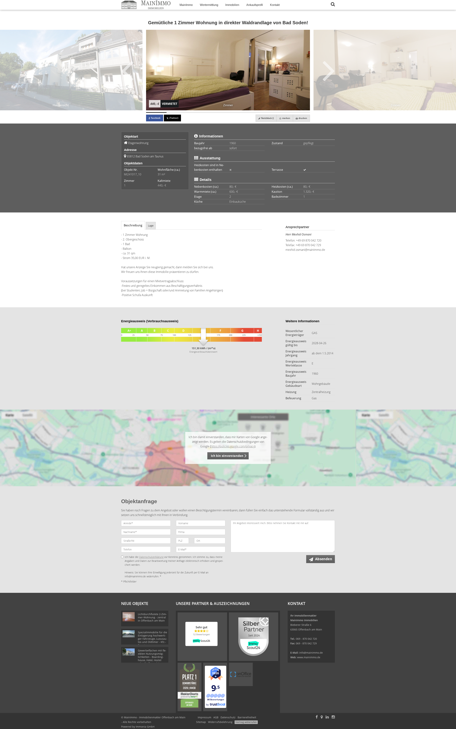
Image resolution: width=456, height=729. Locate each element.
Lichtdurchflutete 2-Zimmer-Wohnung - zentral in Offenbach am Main (152, 617)
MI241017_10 (132, 174)
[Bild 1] (156, 112)
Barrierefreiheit (247, 717)
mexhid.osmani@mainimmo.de (305, 250)
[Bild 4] (218, 112)
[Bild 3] (197, 112)
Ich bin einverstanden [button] (227, 456)
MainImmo (186, 4)
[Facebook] (317, 717)
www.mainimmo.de (308, 657)
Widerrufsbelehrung (220, 722)
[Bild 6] (258, 112)
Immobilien (232, 4)
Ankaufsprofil (254, 4)
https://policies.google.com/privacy (233, 446)
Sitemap (201, 722)
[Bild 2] (177, 112)
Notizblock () (267, 118)
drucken (302, 118)
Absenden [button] (323, 559)
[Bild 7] (279, 112)
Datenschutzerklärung (151, 557)
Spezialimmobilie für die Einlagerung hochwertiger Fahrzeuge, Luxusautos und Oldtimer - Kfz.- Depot (152, 639)
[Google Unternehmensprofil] (322, 717)
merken (286, 118)
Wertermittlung (209, 4)
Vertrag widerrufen (246, 722)
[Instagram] (333, 717)
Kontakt (275, 4)
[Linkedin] (327, 717)
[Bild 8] (299, 112)
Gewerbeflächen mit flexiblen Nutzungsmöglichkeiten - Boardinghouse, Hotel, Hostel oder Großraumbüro (152, 657)
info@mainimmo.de (311, 652)
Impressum (204, 717)
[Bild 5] (238, 112)
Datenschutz (228, 717)
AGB (215, 717)
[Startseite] (146, 5)
